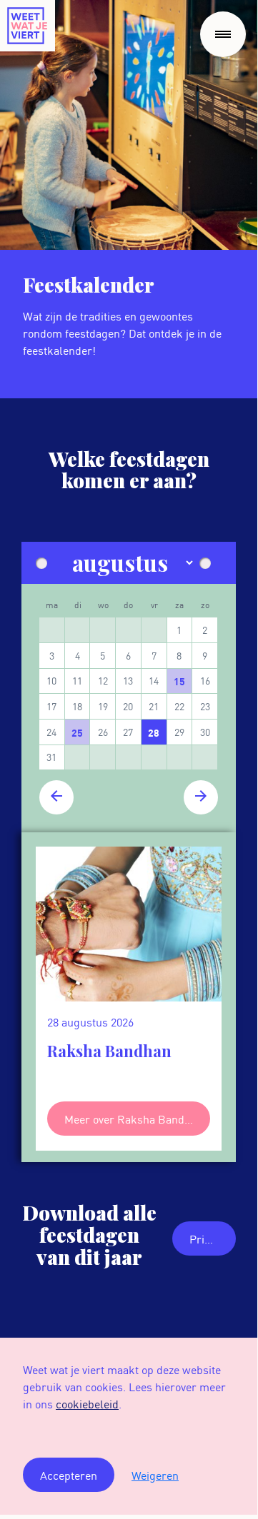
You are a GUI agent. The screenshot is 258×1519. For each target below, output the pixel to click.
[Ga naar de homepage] (27, 25)
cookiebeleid (87, 1403)
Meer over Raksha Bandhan (133, 1118)
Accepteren (68, 1474)
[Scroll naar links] (38, 984)
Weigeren (155, 1474)
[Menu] (223, 34)
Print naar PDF (212, 1238)
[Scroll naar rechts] (219, 984)
